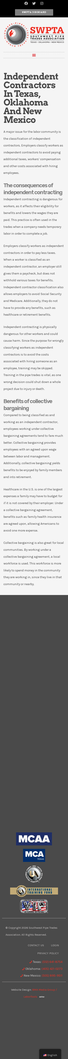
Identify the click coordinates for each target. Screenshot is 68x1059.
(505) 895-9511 (52, 975)
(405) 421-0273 (51, 969)
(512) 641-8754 (52, 962)
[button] (34, 12)
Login (55, 945)
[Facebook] (26, 3)
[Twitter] (34, 3)
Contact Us (36, 945)
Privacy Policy (48, 953)
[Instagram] (41, 3)
